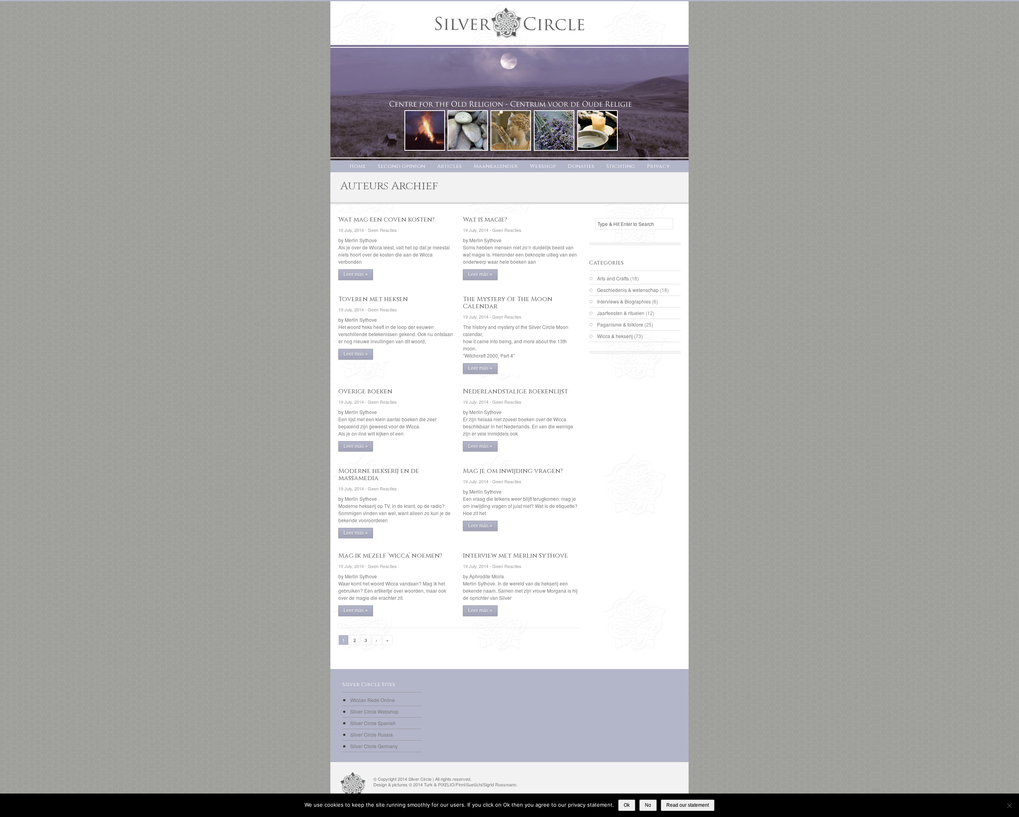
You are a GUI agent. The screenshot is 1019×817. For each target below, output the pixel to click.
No (648, 805)
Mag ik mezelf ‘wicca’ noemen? (390, 555)
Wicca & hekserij (615, 336)
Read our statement (687, 805)
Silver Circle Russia (371, 734)
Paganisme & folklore (620, 324)
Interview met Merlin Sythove (515, 555)
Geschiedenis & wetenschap (628, 289)
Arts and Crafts (613, 278)
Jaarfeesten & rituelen (620, 312)
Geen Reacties (382, 230)
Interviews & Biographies (624, 301)
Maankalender (496, 166)
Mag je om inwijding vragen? (513, 471)
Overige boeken (365, 391)
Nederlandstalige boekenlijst (515, 391)
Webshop (543, 166)
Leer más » (356, 274)
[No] (1009, 805)
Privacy (658, 166)
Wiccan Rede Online (372, 699)
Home (357, 166)
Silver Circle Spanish (373, 723)
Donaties (581, 166)
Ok (627, 805)
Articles (449, 166)
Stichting (620, 166)
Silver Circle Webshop (374, 711)
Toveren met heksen (373, 299)
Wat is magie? (485, 219)
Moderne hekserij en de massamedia (378, 474)
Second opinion (401, 166)
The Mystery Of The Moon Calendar (507, 303)
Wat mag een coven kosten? (386, 219)
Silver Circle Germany (374, 746)
